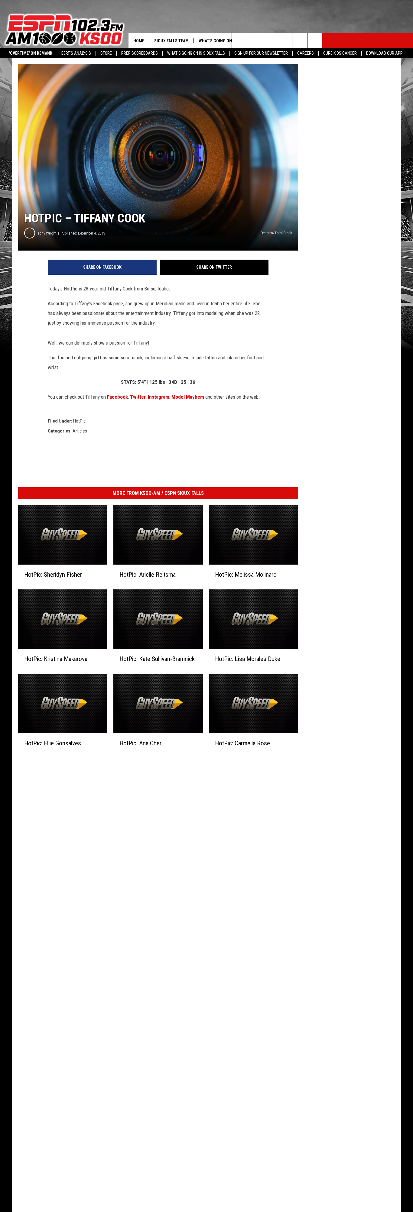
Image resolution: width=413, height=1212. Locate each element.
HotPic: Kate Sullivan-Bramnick (157, 659)
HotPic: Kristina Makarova (55, 659)
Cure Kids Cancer (340, 53)
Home (138, 40)
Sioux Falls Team (171, 40)
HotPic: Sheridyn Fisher (53, 574)
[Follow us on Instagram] (284, 40)
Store (106, 53)
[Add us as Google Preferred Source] (254, 40)
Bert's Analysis (76, 53)
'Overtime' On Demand (30, 53)
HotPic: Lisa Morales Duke (247, 659)
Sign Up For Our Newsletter (261, 53)
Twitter (138, 397)
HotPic (79, 421)
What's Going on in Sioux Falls (196, 53)
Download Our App (384, 53)
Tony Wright (47, 233)
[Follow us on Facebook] (269, 40)
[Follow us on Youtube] (314, 40)
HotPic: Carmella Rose (242, 743)
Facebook (117, 397)
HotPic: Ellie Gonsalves (52, 743)
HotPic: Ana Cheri (141, 743)
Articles (80, 431)
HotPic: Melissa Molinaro (246, 574)
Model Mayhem (187, 397)
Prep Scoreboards (139, 53)
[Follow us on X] (299, 40)
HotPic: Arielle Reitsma (147, 574)
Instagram (158, 397)
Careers (305, 53)
